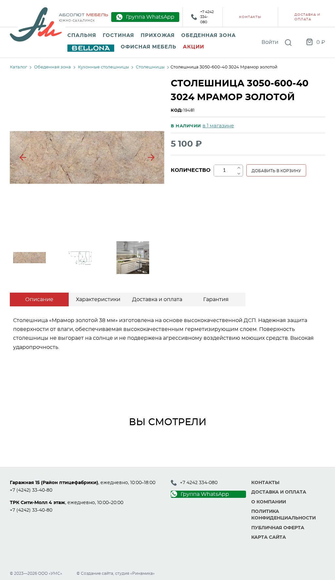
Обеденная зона (208, 35)
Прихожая (158, 35)
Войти (269, 42)
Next (151, 157)
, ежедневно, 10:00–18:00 (82, 482)
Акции (193, 47)
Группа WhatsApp (205, 494)
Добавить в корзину (276, 171)
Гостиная (118, 35)
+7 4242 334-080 (207, 17)
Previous (22, 157)
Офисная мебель (148, 47)
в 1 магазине (218, 125)
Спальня (81, 35)
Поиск (288, 42)
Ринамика (142, 573)
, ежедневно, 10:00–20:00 (66, 502)
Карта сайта (268, 537)
